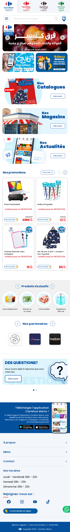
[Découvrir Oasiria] (55, 339)
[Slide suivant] (62, 37)
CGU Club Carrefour (37, 525)
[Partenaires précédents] (17, 323)
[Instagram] (21, 502)
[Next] (65, 172)
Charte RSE (53, 525)
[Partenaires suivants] (52, 323)
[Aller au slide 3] (37, 47)
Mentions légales (19, 525)
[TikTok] (48, 502)
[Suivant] (52, 286)
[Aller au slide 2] (34, 47)
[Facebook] (8, 502)
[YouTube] (35, 502)
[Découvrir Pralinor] (35, 339)
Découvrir (57, 96)
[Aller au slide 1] (32, 47)
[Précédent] (18, 286)
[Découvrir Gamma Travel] (15, 339)
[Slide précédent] (7, 37)
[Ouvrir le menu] (6, 18)
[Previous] (59, 172)
